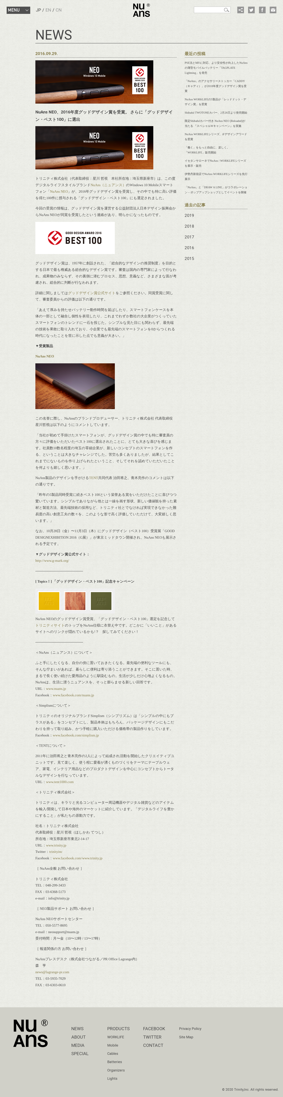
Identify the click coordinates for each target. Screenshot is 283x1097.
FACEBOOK (154, 1028)
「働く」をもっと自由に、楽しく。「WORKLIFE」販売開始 (207, 150)
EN (48, 10)
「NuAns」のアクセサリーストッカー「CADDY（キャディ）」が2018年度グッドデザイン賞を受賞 (216, 86)
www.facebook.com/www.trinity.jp (77, 858)
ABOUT (78, 1037)
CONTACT (153, 1045)
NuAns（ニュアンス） (108, 185)
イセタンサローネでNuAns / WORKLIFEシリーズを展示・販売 (215, 163)
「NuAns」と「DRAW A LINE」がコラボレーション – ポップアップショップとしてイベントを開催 (216, 190)
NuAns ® (141, 10)
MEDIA (77, 1045)
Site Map (186, 1037)
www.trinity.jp (56, 845)
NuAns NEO (59, 191)
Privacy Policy (190, 1028)
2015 (189, 258)
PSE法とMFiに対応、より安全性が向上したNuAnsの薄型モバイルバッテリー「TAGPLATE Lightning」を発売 (216, 67)
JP (38, 10)
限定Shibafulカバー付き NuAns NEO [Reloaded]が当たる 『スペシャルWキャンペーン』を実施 (215, 123)
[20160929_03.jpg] (94, 168)
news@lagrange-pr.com (52, 972)
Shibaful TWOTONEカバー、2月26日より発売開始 (216, 112)
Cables (112, 1053)
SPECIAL (80, 1053)
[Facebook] (262, 10)
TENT (93, 478)
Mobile (112, 1045)
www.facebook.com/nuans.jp (73, 695)
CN (59, 10)
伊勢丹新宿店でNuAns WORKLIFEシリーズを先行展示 (216, 176)
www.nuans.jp (56, 689)
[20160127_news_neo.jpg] (75, 408)
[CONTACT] (273, 10)
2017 (189, 237)
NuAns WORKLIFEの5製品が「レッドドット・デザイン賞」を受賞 (215, 102)
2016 (189, 247)
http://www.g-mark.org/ (52, 561)
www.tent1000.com (60, 782)
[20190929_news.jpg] (75, 253)
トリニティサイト (50, 625)
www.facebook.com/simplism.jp (76, 735)
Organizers (116, 1070)
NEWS (77, 1028)
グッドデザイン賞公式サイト (92, 293)
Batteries (114, 1062)
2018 (189, 226)
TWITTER (152, 1037)
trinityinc (55, 852)
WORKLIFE (115, 1037)
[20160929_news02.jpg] (75, 612)
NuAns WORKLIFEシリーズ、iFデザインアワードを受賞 (216, 137)
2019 (189, 215)
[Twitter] (251, 10)
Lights (112, 1078)
